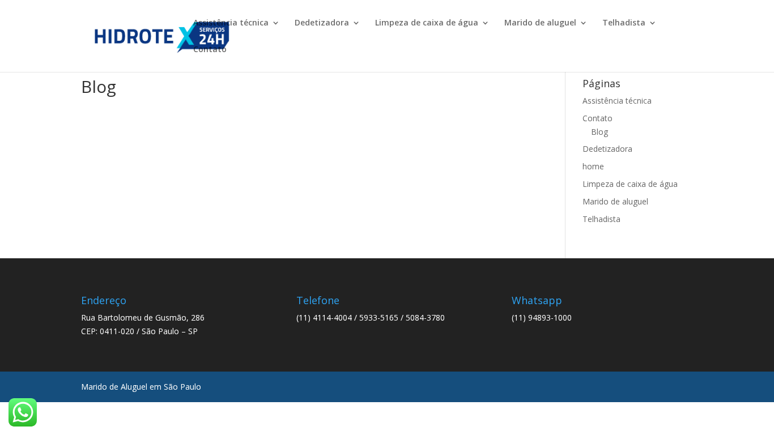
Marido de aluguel (540, 23)
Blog (599, 131)
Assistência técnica (231, 23)
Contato (210, 49)
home (593, 166)
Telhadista (623, 23)
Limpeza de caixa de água (426, 23)
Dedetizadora (322, 23)
